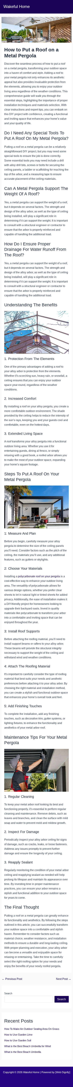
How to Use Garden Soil (17, 1040)
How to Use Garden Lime (18, 1034)
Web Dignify (62, 1072)
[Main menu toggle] (66, 7)
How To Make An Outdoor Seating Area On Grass (31, 1029)
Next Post (63, 979)
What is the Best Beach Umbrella (22, 1052)
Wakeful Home (16, 6)
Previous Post (12, 979)
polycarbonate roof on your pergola (39, 576)
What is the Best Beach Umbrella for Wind (27, 1046)
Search (8, 993)
